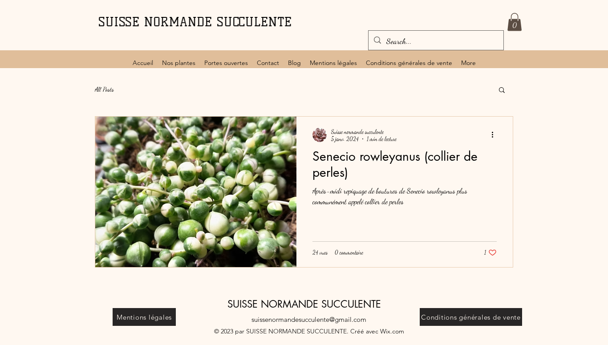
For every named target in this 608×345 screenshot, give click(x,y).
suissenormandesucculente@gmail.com (308, 319)
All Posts (104, 89)
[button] (514, 22)
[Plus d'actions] (495, 135)
